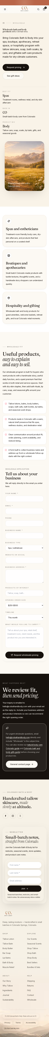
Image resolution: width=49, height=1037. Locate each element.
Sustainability (8, 1000)
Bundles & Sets (33, 967)
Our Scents (32, 939)
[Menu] (5, 9)
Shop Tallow (32, 948)
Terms (18, 1023)
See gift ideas (13, 76)
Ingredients (7, 990)
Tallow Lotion (8, 939)
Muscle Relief (8, 967)
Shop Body (32, 958)
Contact (30, 995)
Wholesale (31, 1000)
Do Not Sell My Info (12, 1028)
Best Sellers (32, 962)
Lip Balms (7, 958)
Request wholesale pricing (26, 655)
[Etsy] (20, 816)
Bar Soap (7, 953)
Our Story (7, 981)
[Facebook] (5, 816)
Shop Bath (31, 953)
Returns (30, 986)
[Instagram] (13, 816)
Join (24, 888)
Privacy (7, 1023)
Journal (6, 995)
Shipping (31, 981)
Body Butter (8, 948)
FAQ (29, 990)
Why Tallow (8, 986)
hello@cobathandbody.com (18, 737)
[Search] (38, 9)
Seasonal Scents (34, 944)
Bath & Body (8, 962)
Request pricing (14, 67)
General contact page (20, 764)
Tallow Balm (8, 944)
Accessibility (31, 1023)
